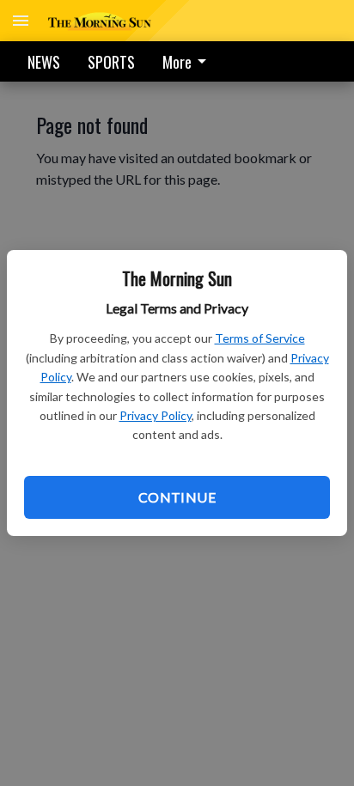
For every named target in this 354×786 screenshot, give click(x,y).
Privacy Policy (155, 415)
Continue (177, 497)
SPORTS (111, 62)
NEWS (43, 62)
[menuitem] (189, 61)
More (177, 62)
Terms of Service (260, 338)
